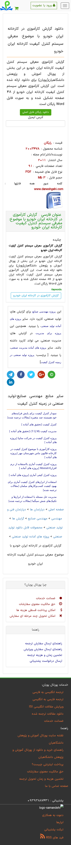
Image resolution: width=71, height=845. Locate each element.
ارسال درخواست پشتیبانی (46, 661)
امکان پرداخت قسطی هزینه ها (36, 610)
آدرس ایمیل (35, 118)
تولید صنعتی (54, 527)
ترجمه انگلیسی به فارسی (48, 692)
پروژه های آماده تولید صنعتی (30, 536)
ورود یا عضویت (42, 5)
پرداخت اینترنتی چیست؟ (47, 764)
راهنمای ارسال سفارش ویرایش (43, 649)
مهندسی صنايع (37, 518)
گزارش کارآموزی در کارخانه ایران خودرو (36, 295)
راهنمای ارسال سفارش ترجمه (43, 643)
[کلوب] (51, 374)
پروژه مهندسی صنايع (44, 311)
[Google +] (41, 374)
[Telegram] (10, 374)
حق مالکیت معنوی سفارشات (37, 604)
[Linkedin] (10, 382)
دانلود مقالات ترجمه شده (47, 714)
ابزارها (59, 822)
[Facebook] (21, 374)
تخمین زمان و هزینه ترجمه (44, 655)
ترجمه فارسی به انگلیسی (48, 699)
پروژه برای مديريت (48, 333)
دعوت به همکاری (52, 815)
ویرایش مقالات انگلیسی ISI (46, 706)
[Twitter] (31, 374)
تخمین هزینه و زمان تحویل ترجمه (41, 779)
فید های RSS (54, 837)
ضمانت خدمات (46, 598)
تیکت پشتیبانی (53, 829)
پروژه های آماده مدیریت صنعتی (28, 347)
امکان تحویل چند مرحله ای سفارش (33, 616)
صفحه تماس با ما (56, 786)
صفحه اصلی (56, 509)
